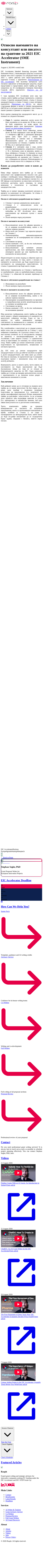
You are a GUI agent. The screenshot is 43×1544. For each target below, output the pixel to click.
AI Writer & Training (13, 1510)
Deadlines (9, 1501)
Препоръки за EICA (21, 104)
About (8, 31)
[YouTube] (9, 1486)
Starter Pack (5, 911)
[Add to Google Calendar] (2, 902)
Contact (8, 29)
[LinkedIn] (2, 1486)
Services (9, 9)
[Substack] (13, 1486)
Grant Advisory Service (14, 1512)
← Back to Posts (7, 858)
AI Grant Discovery (13, 1520)
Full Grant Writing (12, 1518)
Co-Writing (5, 1003)
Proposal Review (7, 1094)
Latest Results (11, 1499)
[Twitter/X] (6, 1486)
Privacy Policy (11, 1537)
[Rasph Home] (9, 5)
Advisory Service (7, 957)
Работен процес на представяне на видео (24, 127)
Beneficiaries (10, 17)
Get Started (21, 459)
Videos (8, 1533)
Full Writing (5, 1048)
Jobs (7, 1535)
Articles (8, 1531)
